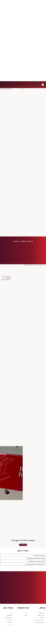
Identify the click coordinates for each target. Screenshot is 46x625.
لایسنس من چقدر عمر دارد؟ (38, 555)
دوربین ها (26, 615)
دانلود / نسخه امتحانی (40, 615)
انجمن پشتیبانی (9, 620)
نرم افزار (26, 613)
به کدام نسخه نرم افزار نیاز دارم (39, 620)
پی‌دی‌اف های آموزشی (8, 617)
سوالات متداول (9, 622)
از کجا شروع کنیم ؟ (41, 613)
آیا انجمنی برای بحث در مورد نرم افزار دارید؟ (36, 561)
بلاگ (11, 613)
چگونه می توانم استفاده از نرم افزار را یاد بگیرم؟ (35, 558)
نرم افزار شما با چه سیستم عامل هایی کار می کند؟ (34, 564)
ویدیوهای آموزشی (9, 615)
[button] (26, 14)
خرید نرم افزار (42, 617)
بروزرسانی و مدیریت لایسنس (39, 622)
